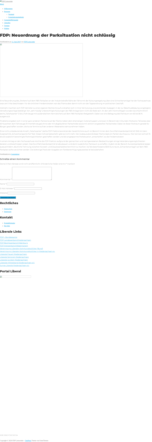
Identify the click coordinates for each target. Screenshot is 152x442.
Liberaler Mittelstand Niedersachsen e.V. (17, 263)
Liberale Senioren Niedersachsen (14, 257)
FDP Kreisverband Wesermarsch (14, 246)
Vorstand (11, 14)
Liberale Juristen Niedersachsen (14, 260)
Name (3, 184)
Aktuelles (7, 23)
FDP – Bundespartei (8, 237)
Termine (7, 26)
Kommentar (6, 179)
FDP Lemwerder (29, 42)
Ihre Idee (7, 226)
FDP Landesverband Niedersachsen (15, 240)
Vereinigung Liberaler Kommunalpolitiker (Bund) (21, 249)
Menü (2, 4)
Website (3, 193)
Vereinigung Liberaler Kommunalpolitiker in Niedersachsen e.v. (27, 251)
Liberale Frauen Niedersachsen (13, 254)
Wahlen (6, 28)
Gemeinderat (15, 154)
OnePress (28, 440)
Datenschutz (8, 209)
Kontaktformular (9, 223)
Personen (7, 11)
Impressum (7, 212)
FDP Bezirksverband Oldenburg (14, 243)
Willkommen (8, 9)
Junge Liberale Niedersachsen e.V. (14, 266)
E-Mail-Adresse (7, 188)
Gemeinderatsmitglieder (16, 17)
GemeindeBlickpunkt (11, 20)
